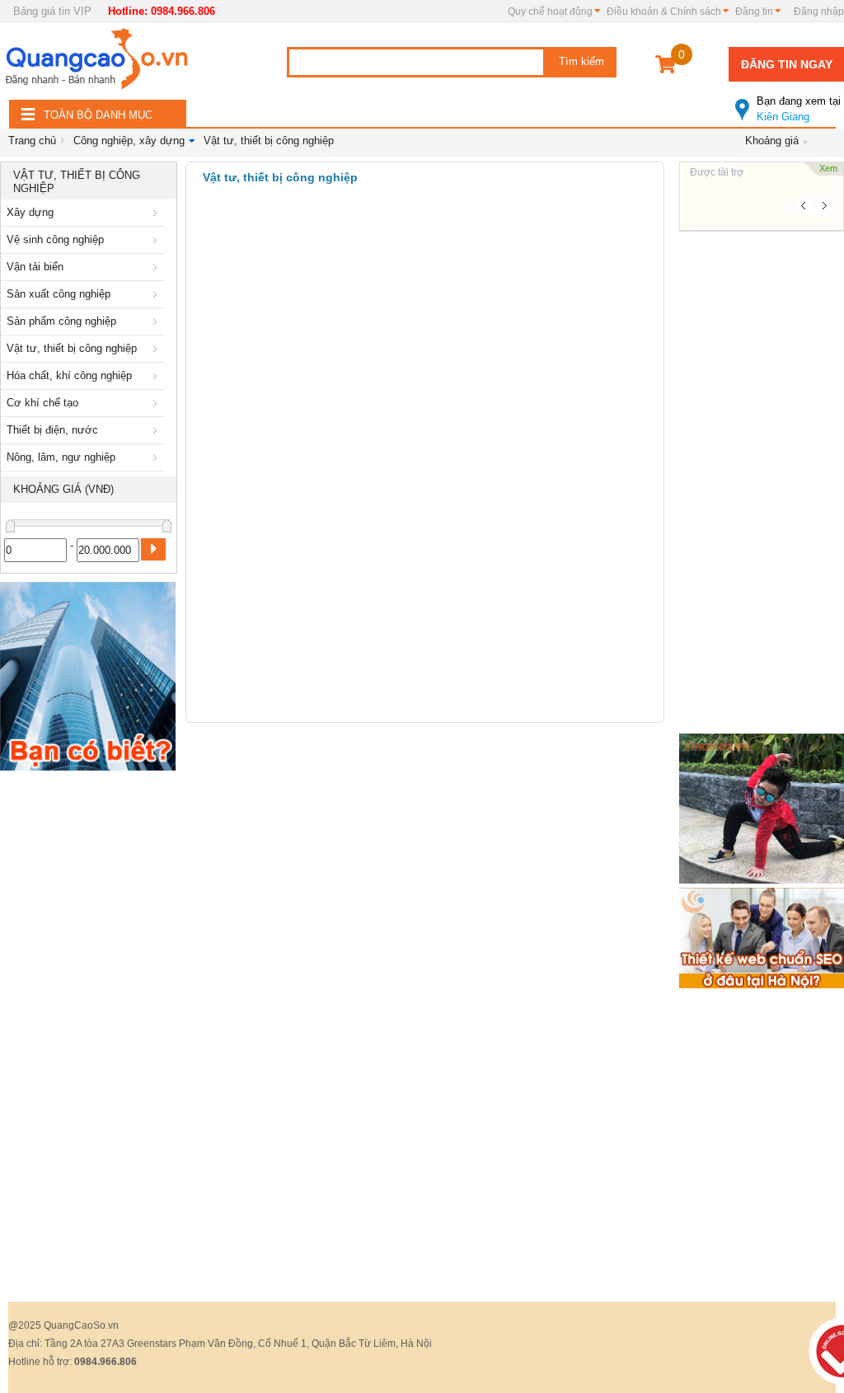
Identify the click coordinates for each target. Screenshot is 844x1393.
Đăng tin (754, 11)
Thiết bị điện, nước (52, 430)
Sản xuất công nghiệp (58, 294)
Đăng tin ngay (786, 64)
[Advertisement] (88, 1026)
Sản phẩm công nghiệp (61, 321)
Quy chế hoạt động (550, 11)
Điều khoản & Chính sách (664, 11)
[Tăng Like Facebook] (761, 807)
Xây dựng (30, 212)
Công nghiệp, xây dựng (129, 140)
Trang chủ (32, 140)
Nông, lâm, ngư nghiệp (61, 457)
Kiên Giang (799, 109)
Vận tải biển (35, 266)
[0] (665, 67)
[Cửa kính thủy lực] (88, 679)
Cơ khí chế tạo (42, 402)
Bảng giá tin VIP (52, 11)
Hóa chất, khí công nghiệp (69, 375)
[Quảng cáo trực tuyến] (99, 63)
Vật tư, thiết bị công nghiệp (269, 140)
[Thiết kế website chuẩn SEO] (761, 937)
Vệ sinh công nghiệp (55, 239)
